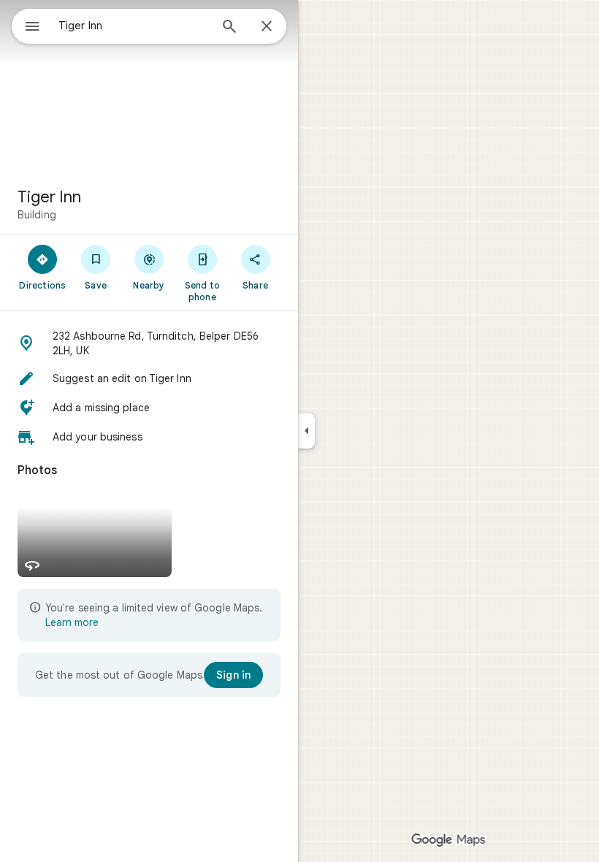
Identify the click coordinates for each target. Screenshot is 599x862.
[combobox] (133, 25)
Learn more (72, 622)
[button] (149, 343)
